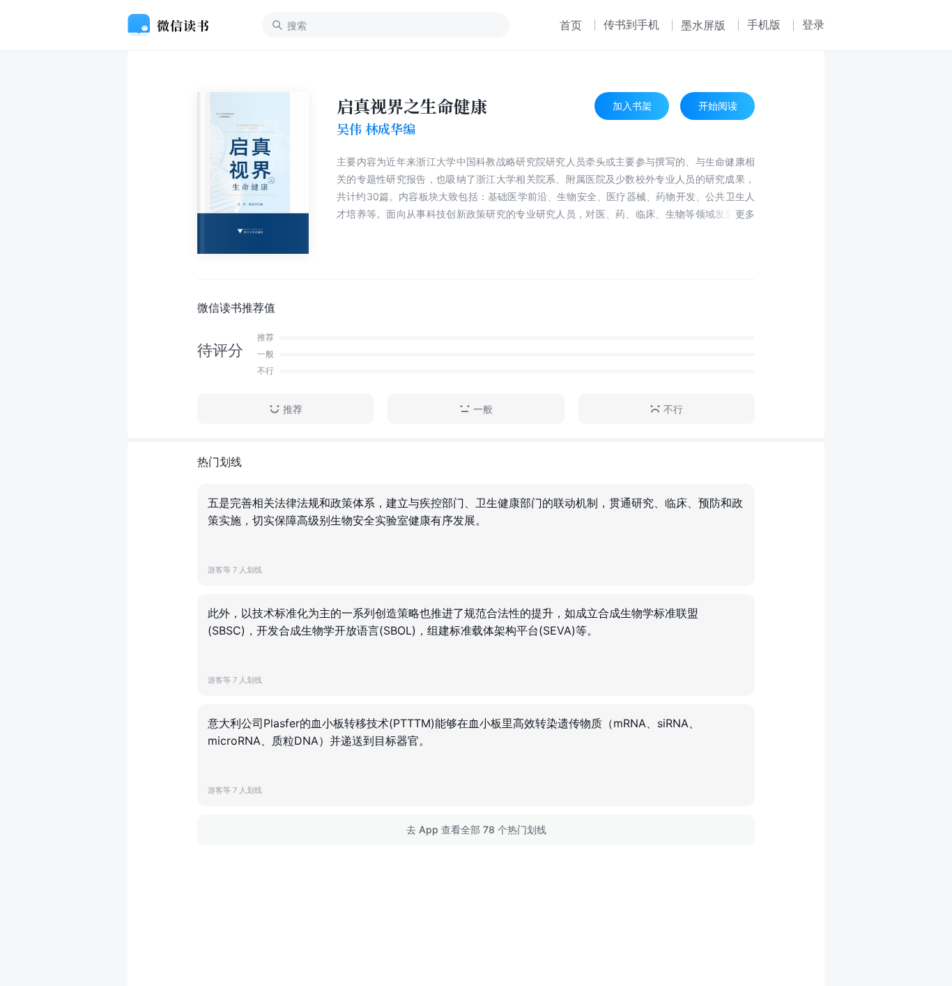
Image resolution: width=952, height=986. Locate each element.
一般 (483, 409)
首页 (571, 25)
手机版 (764, 24)
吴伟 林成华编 (376, 129)
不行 (673, 409)
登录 (813, 24)
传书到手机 (631, 24)
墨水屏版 (703, 25)
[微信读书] (174, 25)
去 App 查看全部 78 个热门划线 (476, 829)
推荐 (292, 409)
